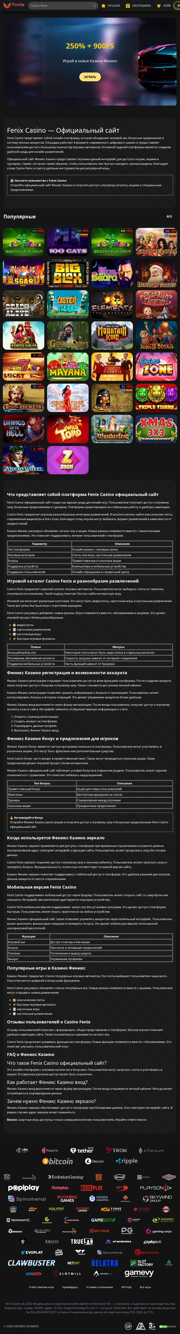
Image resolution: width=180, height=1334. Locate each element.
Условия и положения (99, 1287)
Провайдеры (70, 1287)
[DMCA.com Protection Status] (167, 1326)
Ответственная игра (41, 1287)
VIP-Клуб (126, 1287)
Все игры (145, 1287)
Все (169, 216)
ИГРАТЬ (90, 77)
